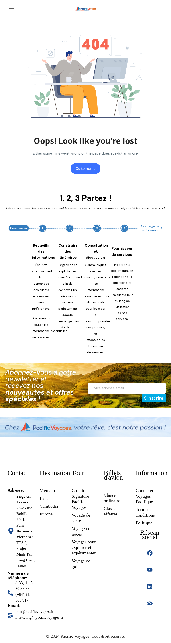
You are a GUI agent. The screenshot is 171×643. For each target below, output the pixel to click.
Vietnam (47, 490)
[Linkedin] (149, 586)
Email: (14, 605)
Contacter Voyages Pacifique (144, 496)
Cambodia (49, 506)
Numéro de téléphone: (18, 575)
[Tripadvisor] (149, 603)
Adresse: (16, 490)
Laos (44, 498)
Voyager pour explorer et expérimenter (84, 547)
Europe (46, 513)
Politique (144, 522)
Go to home (85, 168)
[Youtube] (149, 569)
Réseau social (149, 534)
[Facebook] (149, 553)
